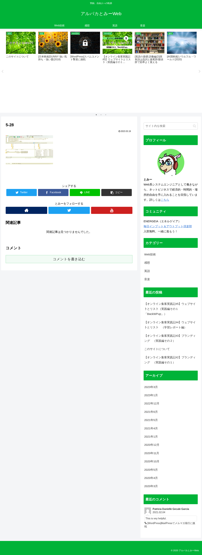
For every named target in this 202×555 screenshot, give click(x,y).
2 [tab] (101, 114)
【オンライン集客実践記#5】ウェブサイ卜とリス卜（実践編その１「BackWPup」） (170, 309)
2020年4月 (151, 478)
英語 (147, 271)
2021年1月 (151, 436)
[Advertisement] (101, 88)
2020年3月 (151, 486)
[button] (194, 126)
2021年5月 (151, 420)
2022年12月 (151, 403)
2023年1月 (151, 395)
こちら (165, 199)
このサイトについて (157, 349)
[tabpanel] (20, 47)
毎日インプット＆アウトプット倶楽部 (168, 226)
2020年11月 (151, 453)
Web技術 (150, 254)
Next (199, 71)
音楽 (147, 279)
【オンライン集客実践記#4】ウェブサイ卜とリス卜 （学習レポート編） (170, 325)
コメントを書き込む (69, 259)
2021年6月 (151, 411)
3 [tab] (105, 114)
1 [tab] (96, 114)
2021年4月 (151, 428)
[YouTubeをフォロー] (111, 210)
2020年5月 (151, 469)
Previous (2, 71)
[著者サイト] (26, 210)
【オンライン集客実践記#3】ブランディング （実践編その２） (170, 338)
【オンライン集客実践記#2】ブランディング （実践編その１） (170, 360)
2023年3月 (151, 387)
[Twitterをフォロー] (69, 210)
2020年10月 (151, 461)
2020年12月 (151, 444)
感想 (147, 262)
